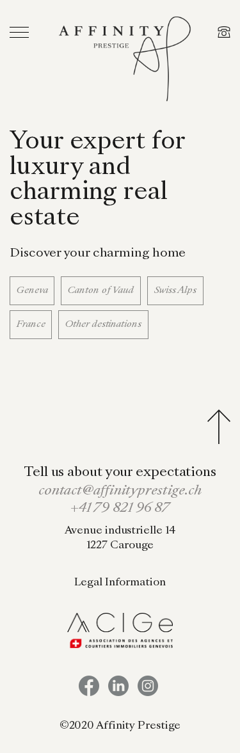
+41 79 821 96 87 (120, 508)
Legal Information (119, 583)
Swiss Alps (175, 290)
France (31, 324)
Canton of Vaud (101, 290)
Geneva (32, 290)
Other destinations (103, 324)
